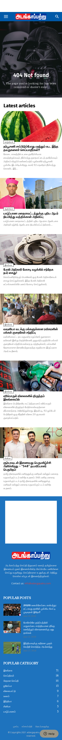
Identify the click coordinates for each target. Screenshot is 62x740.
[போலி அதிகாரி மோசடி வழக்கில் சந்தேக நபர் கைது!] (31, 249)
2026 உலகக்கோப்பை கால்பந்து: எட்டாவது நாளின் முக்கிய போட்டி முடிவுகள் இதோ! (39, 609)
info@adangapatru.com (38, 583)
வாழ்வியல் (9, 142)
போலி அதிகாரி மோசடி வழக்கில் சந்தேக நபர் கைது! (28, 271)
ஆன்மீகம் (9, 209)
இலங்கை (8, 265)
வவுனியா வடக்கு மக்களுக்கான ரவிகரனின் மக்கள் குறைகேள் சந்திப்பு (30, 330)
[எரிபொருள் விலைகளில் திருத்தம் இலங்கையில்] (31, 376)
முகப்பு (15, 726)
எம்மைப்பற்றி (27, 726)
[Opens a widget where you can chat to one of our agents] (49, 734)
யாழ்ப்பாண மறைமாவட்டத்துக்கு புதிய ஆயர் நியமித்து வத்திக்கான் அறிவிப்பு (30, 215)
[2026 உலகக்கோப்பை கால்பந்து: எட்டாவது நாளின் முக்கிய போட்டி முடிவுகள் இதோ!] (12, 610)
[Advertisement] (31, 6)
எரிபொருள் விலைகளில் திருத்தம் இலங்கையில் (24, 397)
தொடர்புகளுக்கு (42, 726)
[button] (5, 16)
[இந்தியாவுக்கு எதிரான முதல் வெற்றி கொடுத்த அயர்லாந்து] (12, 648)
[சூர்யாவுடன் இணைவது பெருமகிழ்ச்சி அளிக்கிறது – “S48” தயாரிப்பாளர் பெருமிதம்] (31, 442)
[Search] (57, 16)
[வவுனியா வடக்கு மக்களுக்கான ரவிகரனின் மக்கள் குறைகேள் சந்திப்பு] (31, 309)
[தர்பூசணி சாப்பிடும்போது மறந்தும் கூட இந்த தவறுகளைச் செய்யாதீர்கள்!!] (31, 126)
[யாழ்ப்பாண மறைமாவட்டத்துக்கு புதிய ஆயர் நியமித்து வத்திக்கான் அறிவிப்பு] (31, 193)
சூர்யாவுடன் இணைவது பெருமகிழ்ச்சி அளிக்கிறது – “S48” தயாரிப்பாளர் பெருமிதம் (27, 466)
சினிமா (8, 458)
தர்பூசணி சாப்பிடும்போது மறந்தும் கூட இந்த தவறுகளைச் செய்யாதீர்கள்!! (30, 148)
